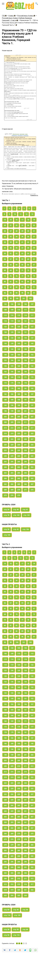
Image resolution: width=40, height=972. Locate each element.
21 (11, 225)
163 (5, 372)
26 (5, 231)
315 (18, 884)
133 (5, 338)
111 (25, 310)
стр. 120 (17, 915)
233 (5, 450)
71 (22, 270)
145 (18, 349)
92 (5, 293)
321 (25, 890)
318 (5, 890)
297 (32, 862)
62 (5, 265)
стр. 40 (16, 510)
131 (25, 332)
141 (25, 343)
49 (34, 248)
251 (25, 467)
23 (22, 225)
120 (18, 321)
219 (12, 433)
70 (16, 270)
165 (18, 372)
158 (5, 366)
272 (32, 490)
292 (32, 856)
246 (25, 462)
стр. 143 (26, 515)
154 (12, 360)
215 (18, 428)
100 (17, 298)
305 (18, 873)
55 (34, 253)
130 (18, 332)
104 (12, 304)
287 (32, 850)
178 (5, 388)
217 (32, 428)
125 (18, 327)
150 (18, 355)
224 (12, 439)
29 (22, 231)
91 (34, 287)
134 (12, 338)
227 (32, 439)
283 (5, 850)
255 (18, 473)
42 (28, 242)
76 (16, 276)
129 (12, 332)
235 (18, 450)
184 (12, 394)
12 (26, 214)
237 (32, 450)
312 (32, 879)
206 (25, 417)
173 (5, 383)
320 (18, 890)
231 (25, 445)
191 (25, 400)
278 (5, 845)
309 (12, 879)
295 (18, 862)
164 (12, 372)
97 (34, 293)
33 (11, 237)
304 (12, 873)
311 (25, 879)
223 (5, 439)
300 (18, 867)
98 (5, 298)
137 (32, 338)
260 (18, 478)
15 (11, 220)
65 (22, 265)
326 (25, 895)
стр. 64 (16, 910)
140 (18, 343)
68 (5, 270)
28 (16, 231)
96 (28, 293)
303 (5, 873)
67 (34, 265)
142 (32, 343)
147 (32, 349)
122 (32, 321)
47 (22, 248)
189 (12, 400)
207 (32, 417)
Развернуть (34, 195)
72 (28, 270)
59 (22, 259)
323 (5, 895)
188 (5, 400)
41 (22, 242)
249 (12, 467)
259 (12, 478)
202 (32, 411)
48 (28, 248)
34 (16, 237)
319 (12, 890)
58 (16, 259)
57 (11, 259)
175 (18, 383)
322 (32, 890)
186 (25, 394)
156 (25, 360)
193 (5, 405)
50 (5, 253)
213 (5, 428)
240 (18, 456)
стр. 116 (7, 915)
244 (12, 462)
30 (28, 231)
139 (12, 343)
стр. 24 (6, 510)
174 (12, 383)
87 (11, 287)
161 (25, 366)
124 (12, 327)
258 (5, 478)
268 (5, 490)
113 (5, 315)
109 (12, 310)
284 (12, 850)
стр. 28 (6, 929)
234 (12, 450)
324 (12, 895)
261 (25, 478)
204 (12, 417)
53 (22, 253)
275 (18, 495)
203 (5, 417)
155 (18, 360)
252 (32, 467)
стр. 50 (6, 910)
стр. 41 (25, 510)
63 (11, 265)
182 (32, 388)
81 (11, 282)
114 (12, 315)
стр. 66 (25, 910)
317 (32, 884)
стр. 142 (16, 515)
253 (5, 473)
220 (18, 433)
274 (12, 495)
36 (28, 237)
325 (18, 895)
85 (34, 282)
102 (30, 298)
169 (12, 377)
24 (28, 225)
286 (25, 850)
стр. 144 (7, 535)
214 (12, 428)
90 (28, 287)
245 (18, 462)
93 (11, 293)
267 (32, 484)
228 (5, 445)
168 (5, 377)
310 (18, 879)
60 (28, 259)
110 (18, 310)
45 (11, 248)
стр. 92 (6, 935)
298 (5, 867)
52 (16, 253)
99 (11, 298)
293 (5, 862)
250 (18, 467)
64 (16, 265)
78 (28, 276)
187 (32, 394)
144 (12, 349)
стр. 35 (6, 529)
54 (28, 253)
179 (12, 388)
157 (32, 360)
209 (12, 422)
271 (25, 490)
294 (12, 862)
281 (25, 845)
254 (12, 473)
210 (18, 422)
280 (18, 845)
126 (25, 327)
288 (5, 856)
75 (11, 276)
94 (16, 293)
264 (12, 484)
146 (25, 349)
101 (23, 298)
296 (25, 862)
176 (25, 383)
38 (5, 242)
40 (16, 242)
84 (28, 282)
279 (12, 845)
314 (12, 884)
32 (5, 237)
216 (25, 428)
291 (25, 856)
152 (32, 355)
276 (25, 839)
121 (25, 321)
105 (18, 304)
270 (18, 490)
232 (32, 445)
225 (18, 439)
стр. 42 (16, 529)
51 (11, 253)
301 (25, 867)
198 (5, 411)
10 (15, 214)
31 (34, 231)
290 (18, 856)
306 (25, 873)
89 (22, 287)
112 (32, 310)
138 (5, 343)
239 (12, 456)
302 (32, 867)
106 (25, 304)
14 (5, 220)
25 (34, 225)
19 (34, 220)
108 (5, 310)
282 (32, 845)
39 (11, 242)
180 (18, 388)
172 (32, 377)
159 (12, 366)
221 (25, 433)
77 (22, 276)
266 (25, 484)
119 (12, 321)
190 (18, 400)
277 (32, 839)
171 (25, 377)
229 (12, 445)
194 (12, 405)
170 (18, 377)
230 (18, 445)
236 (25, 450)
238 (5, 456)
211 (25, 422)
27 (11, 231)
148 (5, 355)
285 (18, 850)
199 (12, 411)
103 (5, 304)
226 (25, 439)
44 (5, 248)
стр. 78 (6, 515)
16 (16, 220)
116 (25, 315)
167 (32, 372)
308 (5, 879)
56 (5, 259)
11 (20, 214)
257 (32, 473)
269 (12, 490)
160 (18, 366)
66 (28, 265)
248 (5, 467)
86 (5, 287)
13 (32, 214)
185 (18, 394)
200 (18, 411)
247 (32, 462)
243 (5, 462)
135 (18, 338)
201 (25, 411)
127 (32, 327)
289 (12, 856)
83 (22, 282)
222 (32, 433)
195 (18, 405)
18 (28, 220)
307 (32, 873)
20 (5, 225)
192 (32, 400)
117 (32, 315)
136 (25, 338)
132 (32, 332)
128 (5, 332)
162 (32, 366)
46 (16, 248)
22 (16, 225)
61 (34, 259)
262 (32, 478)
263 (5, 484)
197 (32, 405)
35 (22, 237)
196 (25, 405)
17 (22, 220)
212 (32, 422)
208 (5, 422)
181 (25, 388)
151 (25, 355)
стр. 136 (26, 529)
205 (18, 417)
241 (25, 456)
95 (22, 293)
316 (25, 884)
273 (5, 495)
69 (11, 270)
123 (5, 327)
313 (5, 884)
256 (25, 473)
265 (18, 484)
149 (12, 355)
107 (32, 304)
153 (5, 360)
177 (32, 383)
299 (12, 867)
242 (32, 456)
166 (25, 372)
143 (5, 349)
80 (5, 282)
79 (34, 276)
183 (5, 394)
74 (5, 276)
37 (34, 237)
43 (34, 242)
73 (34, 270)
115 (18, 315)
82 (16, 282)
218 (5, 433)
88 (16, 287)
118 (5, 321)
